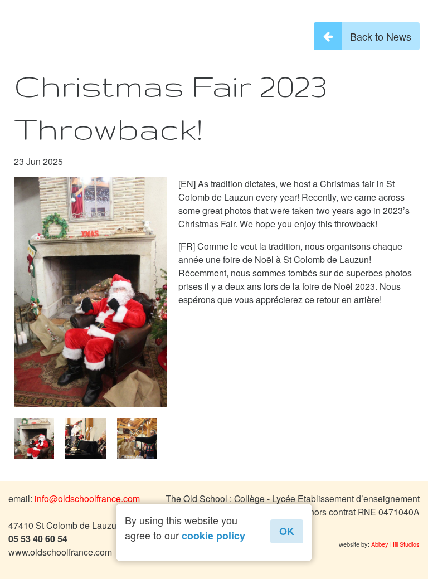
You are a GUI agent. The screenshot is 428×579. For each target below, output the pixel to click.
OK (286, 531)
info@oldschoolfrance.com (87, 498)
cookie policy (213, 535)
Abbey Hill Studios (395, 543)
